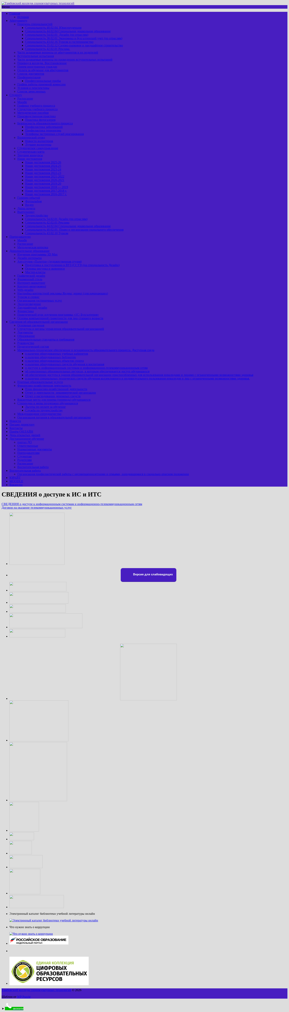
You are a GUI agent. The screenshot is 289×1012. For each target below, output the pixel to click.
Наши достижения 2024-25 (43, 166)
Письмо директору (22, 424)
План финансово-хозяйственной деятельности (56, 389)
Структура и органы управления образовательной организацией (60, 329)
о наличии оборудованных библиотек (50, 357)
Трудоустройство (36, 215)
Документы (25, 332)
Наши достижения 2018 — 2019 (46, 187)
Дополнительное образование (29, 251)
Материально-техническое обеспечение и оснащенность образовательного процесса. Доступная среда (85, 350)
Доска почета (26, 208)
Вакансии (16, 484)
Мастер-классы (35, 272)
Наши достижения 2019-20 (43, 183)
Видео (29, 204)
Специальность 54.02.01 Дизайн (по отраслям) (56, 34)
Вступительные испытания (35, 56)
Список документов (30, 73)
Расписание (25, 98)
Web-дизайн (25, 290)
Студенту (15, 95)
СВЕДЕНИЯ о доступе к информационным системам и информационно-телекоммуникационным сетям (72, 504)
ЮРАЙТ (15, 477)
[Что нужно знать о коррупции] (31, 933)
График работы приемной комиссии (41, 84)
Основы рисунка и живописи (45, 268)
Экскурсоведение (29, 304)
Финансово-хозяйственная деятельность (44, 385)
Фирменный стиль (29, 279)
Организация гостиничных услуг (39, 300)
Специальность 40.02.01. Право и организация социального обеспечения (74, 229)
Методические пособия (33, 112)
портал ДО (24, 442)
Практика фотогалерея (40, 119)
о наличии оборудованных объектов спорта (54, 360)
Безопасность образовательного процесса (45, 123)
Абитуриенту (18, 20)
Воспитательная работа (33, 467)
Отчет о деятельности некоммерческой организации (60, 392)
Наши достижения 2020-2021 (44, 180)
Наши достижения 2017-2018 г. (46, 190)
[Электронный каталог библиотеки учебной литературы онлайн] (53, 920)
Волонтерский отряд (31, 137)
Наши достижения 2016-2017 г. (46, 194)
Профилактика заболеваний (44, 127)
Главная (14, 13)
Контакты (16, 428)
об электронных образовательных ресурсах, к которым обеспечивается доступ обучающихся (87, 371)
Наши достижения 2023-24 (43, 169)
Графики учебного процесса (36, 105)
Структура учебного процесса (37, 109)
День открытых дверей (24, 435)
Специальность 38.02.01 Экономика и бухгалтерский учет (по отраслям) (73, 38)
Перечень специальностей (34, 24)
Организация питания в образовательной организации (54, 417)
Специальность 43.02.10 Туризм (46, 233)
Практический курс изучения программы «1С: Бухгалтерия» (58, 314)
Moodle (22, 102)
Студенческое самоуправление (37, 148)
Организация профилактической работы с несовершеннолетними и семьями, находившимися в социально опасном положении (103, 474)
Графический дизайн (31, 275)
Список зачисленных (31, 91)
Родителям (24, 460)
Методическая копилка (32, 247)
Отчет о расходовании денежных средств (53, 396)
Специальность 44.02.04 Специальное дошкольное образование (68, 31)
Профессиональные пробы (43, 80)
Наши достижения (29, 158)
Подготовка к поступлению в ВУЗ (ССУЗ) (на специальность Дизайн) (72, 265)
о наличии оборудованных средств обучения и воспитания (64, 364)
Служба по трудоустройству (44, 410)
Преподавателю (20, 236)
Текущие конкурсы (30, 155)
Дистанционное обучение (26, 438)
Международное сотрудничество (39, 414)
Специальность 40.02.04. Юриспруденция (53, 27)
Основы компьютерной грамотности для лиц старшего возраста (60, 318)
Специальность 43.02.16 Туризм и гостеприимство (59, 42)
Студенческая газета (30, 151)
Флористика (25, 311)
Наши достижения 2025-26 (43, 162)
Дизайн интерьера (29, 258)
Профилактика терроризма (43, 130)
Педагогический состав (33, 346)
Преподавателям (28, 453)
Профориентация (28, 77)
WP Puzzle (24, 996)
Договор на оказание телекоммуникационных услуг (37, 507)
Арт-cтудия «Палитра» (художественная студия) (49, 261)
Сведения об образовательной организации (38, 321)
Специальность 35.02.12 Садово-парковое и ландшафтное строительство (74, 45)
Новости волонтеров (39, 141)
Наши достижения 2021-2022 (44, 176)
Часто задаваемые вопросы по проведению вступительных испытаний (64, 59)
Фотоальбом (33, 201)
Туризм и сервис (28, 297)
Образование (26, 336)
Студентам (24, 456)
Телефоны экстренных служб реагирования (54, 134)
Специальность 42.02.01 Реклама (47, 49)
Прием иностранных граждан (37, 66)
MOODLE (16, 481)
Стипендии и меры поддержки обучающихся (47, 403)
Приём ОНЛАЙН (21, 431)
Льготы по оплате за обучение (45, 406)
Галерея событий (28, 197)
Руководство (25, 343)
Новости (15, 421)
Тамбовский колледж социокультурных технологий (36, 990)
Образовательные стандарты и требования (45, 339)
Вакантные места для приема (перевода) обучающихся (53, 399)
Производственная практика (36, 116)
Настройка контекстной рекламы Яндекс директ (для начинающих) (62, 293)
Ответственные (27, 445)
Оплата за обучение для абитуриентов (42, 70)
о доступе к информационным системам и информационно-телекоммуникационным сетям (86, 367)
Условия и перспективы (33, 88)
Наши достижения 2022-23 (43, 173)
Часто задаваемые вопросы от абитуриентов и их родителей (57, 52)
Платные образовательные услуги (40, 382)
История (23, 17)
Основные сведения (30, 325)
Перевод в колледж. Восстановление (42, 63)
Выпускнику (26, 212)
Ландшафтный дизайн (32, 307)
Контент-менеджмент (31, 286)
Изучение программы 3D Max (37, 254)
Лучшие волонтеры (38, 144)
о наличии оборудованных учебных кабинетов (56, 353)
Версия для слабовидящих (152, 574)
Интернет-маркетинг (31, 282)
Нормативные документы (34, 449)
